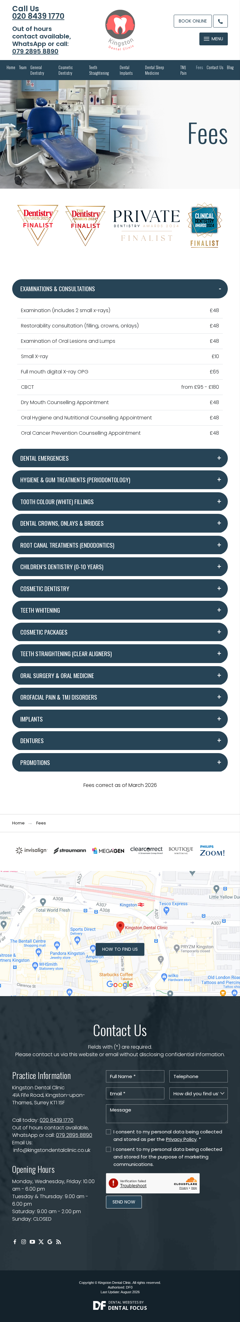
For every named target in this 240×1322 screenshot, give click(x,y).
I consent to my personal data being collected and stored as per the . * (167, 1135)
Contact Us (215, 67)
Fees (199, 67)
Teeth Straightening (99, 70)
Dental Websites (123, 1302)
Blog (230, 67)
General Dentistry (37, 70)
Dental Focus (127, 1307)
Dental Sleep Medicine (154, 70)
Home (11, 67)
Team (23, 67)
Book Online (193, 21)
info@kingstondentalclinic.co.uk (51, 1150)
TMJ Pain (183, 70)
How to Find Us (120, 949)
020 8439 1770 (38, 16)
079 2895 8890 (35, 51)
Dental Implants (126, 70)
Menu (217, 39)
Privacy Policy (181, 1139)
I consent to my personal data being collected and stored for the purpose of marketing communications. (167, 1157)
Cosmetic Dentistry (65, 70)
